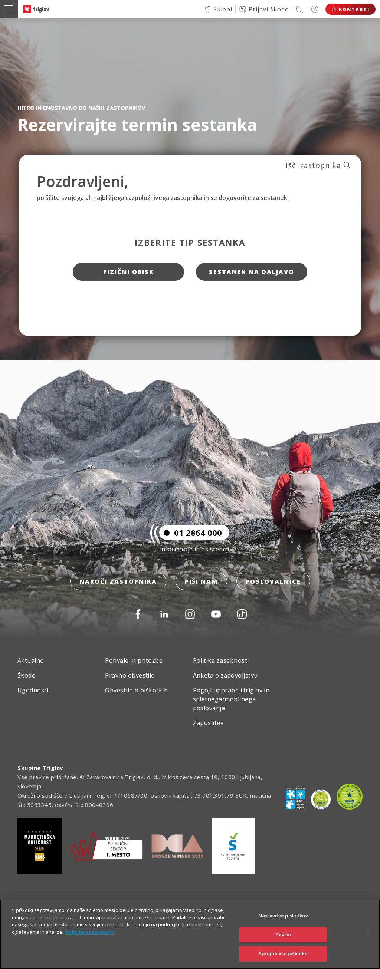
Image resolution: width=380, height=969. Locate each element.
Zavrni (283, 934)
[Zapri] (368, 933)
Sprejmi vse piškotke (283, 953)
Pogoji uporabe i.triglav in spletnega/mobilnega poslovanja (231, 699)
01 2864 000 (198, 532)
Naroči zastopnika (118, 581)
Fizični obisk (128, 272)
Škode (26, 675)
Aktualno (30, 660)
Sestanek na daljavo (251, 272)
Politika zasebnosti (221, 660)
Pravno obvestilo (130, 675)
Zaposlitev (208, 723)
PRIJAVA (314, 9)
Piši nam (201, 581)
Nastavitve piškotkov (283, 915)
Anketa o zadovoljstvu (225, 675)
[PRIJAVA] (314, 9)
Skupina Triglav (40, 767)
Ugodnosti (32, 690)
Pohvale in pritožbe (134, 660)
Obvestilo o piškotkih (136, 690)
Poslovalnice (273, 581)
